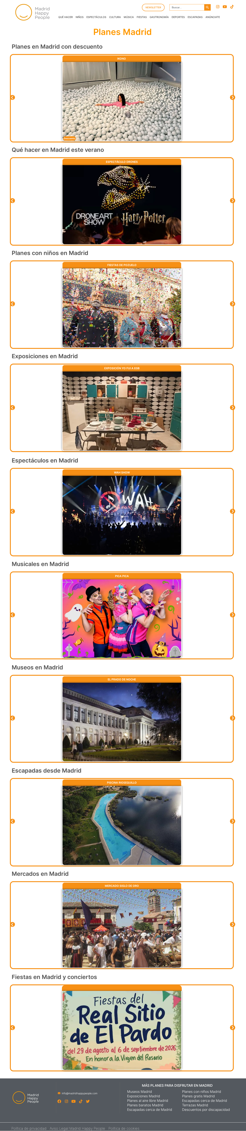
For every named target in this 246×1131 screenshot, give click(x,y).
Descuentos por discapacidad (206, 1110)
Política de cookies (123, 1128)
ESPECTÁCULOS (96, 17)
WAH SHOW (122, 472)
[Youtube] (224, 6)
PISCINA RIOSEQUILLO (122, 782)
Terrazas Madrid (195, 1105)
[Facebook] (59, 1101)
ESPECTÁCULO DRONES (122, 162)
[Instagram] (217, 6)
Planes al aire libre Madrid (147, 1101)
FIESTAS (142, 17)
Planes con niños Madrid (201, 1092)
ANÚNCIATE (212, 17)
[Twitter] (87, 1101)
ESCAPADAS (195, 17)
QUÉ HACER (65, 17)
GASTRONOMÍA (159, 17)
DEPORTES (178, 17)
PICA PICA (122, 576)
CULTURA (115, 17)
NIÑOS (80, 17)
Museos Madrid (139, 1092)
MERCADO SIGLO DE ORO (122, 886)
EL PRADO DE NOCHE (122, 679)
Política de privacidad (28, 1128)
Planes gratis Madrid (198, 1096)
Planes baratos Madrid (145, 1105)
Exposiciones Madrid (143, 1096)
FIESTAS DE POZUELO (122, 265)
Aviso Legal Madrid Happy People (77, 1128)
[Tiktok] (231, 6)
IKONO (122, 58)
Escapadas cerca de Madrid (149, 1110)
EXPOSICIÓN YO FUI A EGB (122, 368)
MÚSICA (129, 17)
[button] (12, 97)
